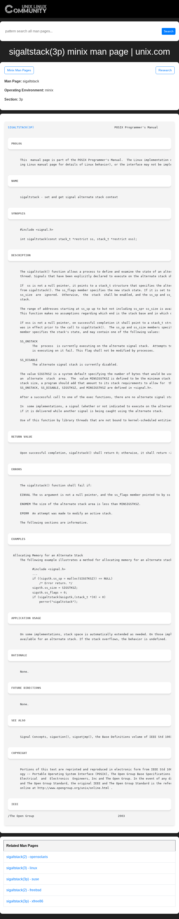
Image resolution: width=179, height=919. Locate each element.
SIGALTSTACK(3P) (21, 127)
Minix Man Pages (19, 70)
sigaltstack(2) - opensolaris (27, 857)
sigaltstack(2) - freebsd (23, 890)
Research (165, 70)
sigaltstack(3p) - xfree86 (24, 901)
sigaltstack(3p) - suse (22, 879)
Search (169, 31)
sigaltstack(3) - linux (21, 868)
